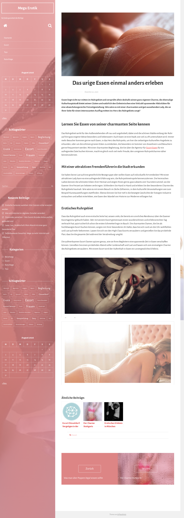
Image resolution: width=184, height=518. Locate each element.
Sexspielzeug (22, 167)
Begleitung (44, 137)
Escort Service (9, 155)
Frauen (30, 155)
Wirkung (39, 173)
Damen (26, 143)
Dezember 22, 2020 (91, 92)
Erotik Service (17, 149)
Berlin (5, 143)
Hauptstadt (42, 155)
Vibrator (31, 173)
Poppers (46, 161)
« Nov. (4, 118)
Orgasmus (37, 161)
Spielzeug (42, 167)
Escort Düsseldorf (42, 149)
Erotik (6, 149)
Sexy (34, 167)
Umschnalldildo (7, 173)
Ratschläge (8, 59)
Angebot (24, 137)
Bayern (32, 137)
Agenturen (16, 137)
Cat (11, 143)
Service (5, 167)
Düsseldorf (43, 143)
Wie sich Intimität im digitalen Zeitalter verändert (25, 213)
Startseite (8, 38)
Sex (12, 167)
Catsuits (18, 143)
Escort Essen (151, 148)
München (12, 161)
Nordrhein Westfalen (25, 161)
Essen (20, 155)
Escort (6, 45)
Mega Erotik (27, 8)
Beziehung (9, 257)
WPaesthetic (121, 514)
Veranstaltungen (20, 173)
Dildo (33, 143)
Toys (6, 52)
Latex (4, 161)
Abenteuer (6, 137)
